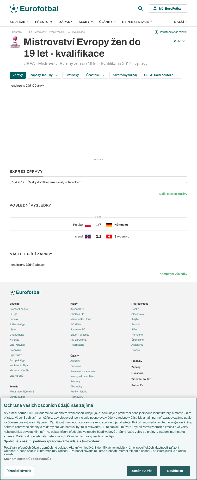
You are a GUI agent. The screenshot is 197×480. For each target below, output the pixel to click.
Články (74, 355)
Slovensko (137, 314)
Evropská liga (17, 360)
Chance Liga (17, 334)
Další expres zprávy (173, 194)
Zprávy (18, 75)
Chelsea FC (77, 314)
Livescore (137, 373)
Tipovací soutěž (141, 379)
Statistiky (72, 75)
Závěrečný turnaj (124, 75)
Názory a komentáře (82, 376)
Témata (14, 386)
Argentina (137, 344)
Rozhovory (76, 396)
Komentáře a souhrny (82, 371)
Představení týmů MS (22, 391)
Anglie (135, 319)
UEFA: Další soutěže (159, 75)
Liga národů (16, 375)
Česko (135, 309)
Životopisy (76, 386)
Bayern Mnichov (79, 334)
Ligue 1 (14, 329)
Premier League (19, 309)
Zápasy (66, 22)
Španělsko (137, 339)
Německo (137, 334)
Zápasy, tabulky (41, 75)
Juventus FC (77, 329)
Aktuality (75, 360)
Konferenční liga (19, 365)
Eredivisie (15, 350)
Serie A (14, 319)
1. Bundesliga (17, 324)
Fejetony (75, 381)
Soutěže (17, 22)
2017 (177, 41)
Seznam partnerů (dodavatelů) (27, 459)
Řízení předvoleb (18, 471)
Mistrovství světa (19, 370)
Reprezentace (135, 22)
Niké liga (14, 339)
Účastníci (93, 75)
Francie (135, 324)
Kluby (84, 22)
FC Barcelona (78, 339)
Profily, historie (78, 391)
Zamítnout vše (141, 471)
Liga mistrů (16, 355)
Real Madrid (77, 344)
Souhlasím (175, 471)
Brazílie (135, 350)
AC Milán (75, 324)
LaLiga (13, 314)
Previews (75, 366)
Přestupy (44, 22)
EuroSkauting (17, 396)
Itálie (134, 329)
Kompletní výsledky (173, 274)
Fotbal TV (137, 385)
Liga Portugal (17, 344)
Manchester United (81, 319)
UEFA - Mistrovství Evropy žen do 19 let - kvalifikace (55, 31)
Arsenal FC (77, 309)
